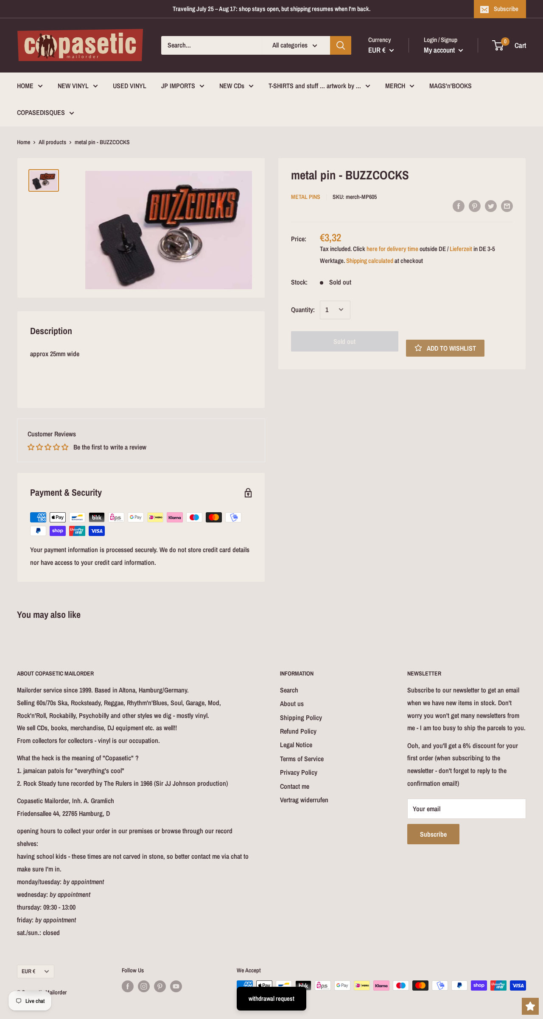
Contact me (294, 786)
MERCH (395, 85)
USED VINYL (129, 85)
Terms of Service (302, 758)
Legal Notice (296, 744)
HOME (25, 85)
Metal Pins (305, 196)
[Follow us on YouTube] (176, 986)
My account (440, 50)
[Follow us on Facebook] (128, 986)
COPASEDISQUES (41, 112)
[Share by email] (507, 205)
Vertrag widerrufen (304, 799)
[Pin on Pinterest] (475, 205)
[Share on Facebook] (459, 205)
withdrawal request (271, 998)
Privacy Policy (298, 772)
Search (289, 690)
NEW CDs (231, 85)
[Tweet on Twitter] (491, 205)
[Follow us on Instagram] (144, 986)
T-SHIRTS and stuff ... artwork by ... (315, 85)
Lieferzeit (461, 248)
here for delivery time (392, 248)
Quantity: (303, 309)
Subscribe (506, 8)
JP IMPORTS (178, 85)
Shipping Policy (301, 717)
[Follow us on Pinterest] (160, 986)
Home (23, 142)
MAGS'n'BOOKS (450, 85)
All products (52, 142)
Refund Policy (298, 731)
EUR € (28, 971)
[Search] (340, 45)
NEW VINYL (73, 85)
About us (292, 703)
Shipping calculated (369, 260)
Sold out (344, 341)
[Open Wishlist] (530, 1006)
